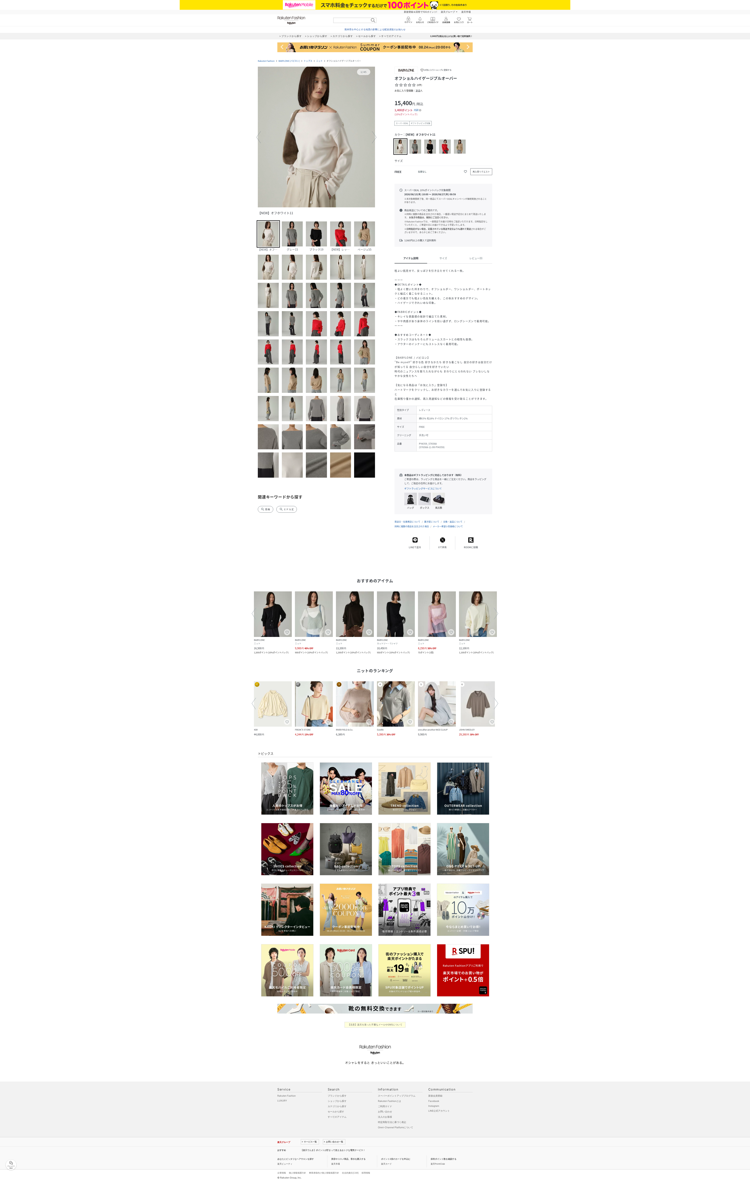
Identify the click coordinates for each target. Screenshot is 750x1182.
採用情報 (366, 1172)
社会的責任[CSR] (350, 1172)
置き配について (431, 521)
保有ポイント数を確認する (443, 1159)
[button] (316, 137)
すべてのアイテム (337, 1116)
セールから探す (336, 1111)
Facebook (433, 1101)
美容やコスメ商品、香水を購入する (348, 1159)
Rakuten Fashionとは (389, 1101)
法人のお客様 (385, 1116)
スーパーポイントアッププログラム (396, 1095)
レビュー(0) (475, 258)
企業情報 (281, 1172)
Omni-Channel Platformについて (395, 1127)
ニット (319, 61)
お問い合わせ (385, 1111)
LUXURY (282, 1100)
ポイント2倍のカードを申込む (395, 1159)
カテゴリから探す (337, 1106)
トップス (308, 61)
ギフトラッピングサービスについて (423, 488)
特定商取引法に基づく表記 (392, 1122)
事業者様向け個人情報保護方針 (324, 1172)
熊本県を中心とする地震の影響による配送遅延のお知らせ (375, 29)
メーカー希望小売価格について (448, 526)
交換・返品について (452, 521)
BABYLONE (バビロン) (289, 61)
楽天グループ (448, 11)
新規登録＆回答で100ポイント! (420, 11)
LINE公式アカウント (439, 1110)
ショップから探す (337, 1101)
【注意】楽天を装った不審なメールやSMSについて (375, 1024)
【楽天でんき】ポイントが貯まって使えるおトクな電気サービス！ (333, 1150)
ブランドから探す (337, 1095)
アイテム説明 (410, 258)
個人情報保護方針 (297, 1172)
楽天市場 (466, 11)
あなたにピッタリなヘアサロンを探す (295, 1159)
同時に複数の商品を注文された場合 (412, 526)
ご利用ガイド (385, 1106)
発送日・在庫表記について (407, 521)
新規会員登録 (435, 1095)
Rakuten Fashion (266, 61)
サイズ (443, 258)
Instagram (433, 1105)
